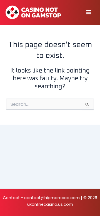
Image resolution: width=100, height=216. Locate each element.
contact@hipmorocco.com (52, 197)
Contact (11, 197)
